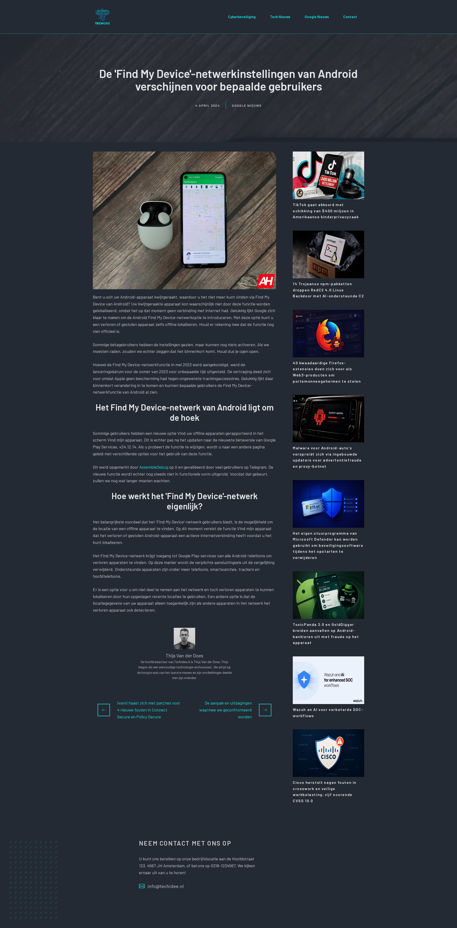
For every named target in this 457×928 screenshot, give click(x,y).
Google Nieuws (317, 17)
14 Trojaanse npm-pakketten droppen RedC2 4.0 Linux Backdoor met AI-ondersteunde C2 (328, 289)
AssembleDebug (153, 467)
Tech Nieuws (280, 17)
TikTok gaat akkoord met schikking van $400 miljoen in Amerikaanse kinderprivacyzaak (326, 210)
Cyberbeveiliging (242, 17)
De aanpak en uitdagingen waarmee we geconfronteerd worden (225, 709)
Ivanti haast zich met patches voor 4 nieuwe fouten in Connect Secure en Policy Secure (148, 709)
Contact (350, 17)
